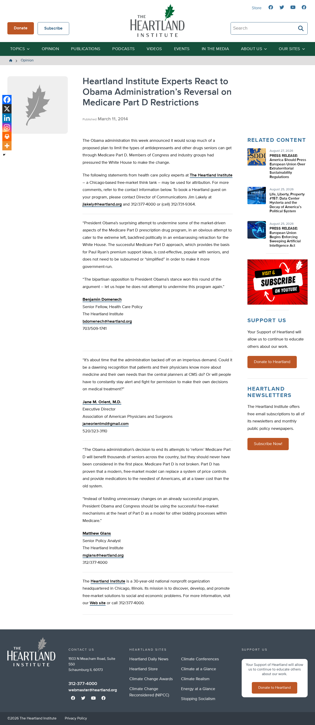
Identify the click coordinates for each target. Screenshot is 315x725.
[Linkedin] (7, 118)
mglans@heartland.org (103, 555)
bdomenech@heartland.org (107, 321)
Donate (20, 28)
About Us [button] (251, 49)
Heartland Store (143, 669)
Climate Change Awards (151, 679)
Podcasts (123, 49)
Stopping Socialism (198, 699)
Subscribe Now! (268, 444)
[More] (7, 145)
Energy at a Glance (198, 689)
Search (301, 28)
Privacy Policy (76, 718)
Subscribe (53, 28)
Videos (154, 49)
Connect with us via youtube (293, 7)
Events (182, 49)
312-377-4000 (82, 683)
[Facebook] (7, 99)
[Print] (7, 136)
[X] (7, 108)
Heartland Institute (108, 581)
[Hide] (4, 155)
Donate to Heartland (272, 362)
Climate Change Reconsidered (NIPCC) (149, 692)
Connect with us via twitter (281, 7)
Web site (98, 603)
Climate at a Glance (198, 669)
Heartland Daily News (148, 659)
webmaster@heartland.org (92, 690)
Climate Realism (195, 679)
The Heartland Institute (157, 20)
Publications (85, 49)
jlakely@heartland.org (102, 204)
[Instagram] (7, 127)
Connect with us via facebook (270, 7)
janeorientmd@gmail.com (106, 424)
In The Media (215, 49)
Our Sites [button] (289, 49)
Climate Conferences (200, 659)
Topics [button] (17, 49)
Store (257, 8)
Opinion (50, 49)
